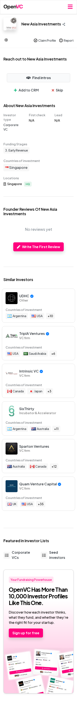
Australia (43, 429)
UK (14, 504)
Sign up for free (25, 633)
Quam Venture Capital (38, 484)
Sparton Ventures (34, 446)
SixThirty (26, 408)
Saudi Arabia (37, 353)
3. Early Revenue (16, 150)
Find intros (41, 77)
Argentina (19, 316)
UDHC (24, 296)
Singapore (18, 167)
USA (40, 316)
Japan (38, 391)
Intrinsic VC (29, 371)
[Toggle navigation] (70, 7)
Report (69, 40)
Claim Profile (47, 40)
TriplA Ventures (32, 333)
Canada (18, 391)
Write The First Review (41, 246)
